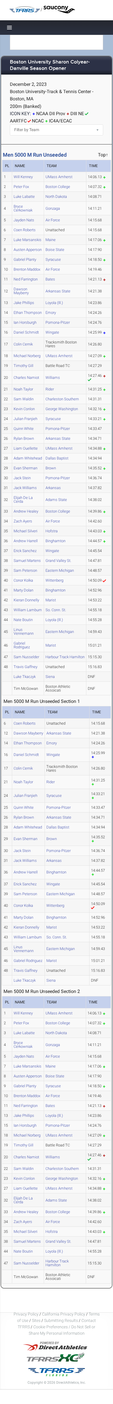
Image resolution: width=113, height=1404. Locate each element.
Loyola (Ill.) (54, 303)
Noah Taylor (23, 389)
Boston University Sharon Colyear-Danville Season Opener (50, 65)
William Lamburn (28, 610)
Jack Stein (22, 478)
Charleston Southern (62, 399)
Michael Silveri (25, 531)
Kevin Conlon (24, 409)
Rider (49, 389)
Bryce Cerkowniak (23, 208)
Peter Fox (21, 186)
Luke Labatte (24, 196)
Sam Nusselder (26, 657)
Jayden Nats (24, 220)
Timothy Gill (23, 365)
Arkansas (53, 488)
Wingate (52, 332)
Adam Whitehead (28, 458)
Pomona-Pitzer (57, 322)
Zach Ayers (23, 521)
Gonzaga (52, 208)
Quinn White (24, 428)
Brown (50, 468)
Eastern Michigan (59, 570)
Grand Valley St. (58, 560)
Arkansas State (57, 291)
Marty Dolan (23, 590)
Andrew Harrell (26, 541)
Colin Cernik (23, 344)
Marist (50, 600)
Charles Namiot (26, 377)
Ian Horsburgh (25, 322)
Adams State (56, 499)
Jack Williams (25, 488)
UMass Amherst (58, 177)
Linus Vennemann (24, 631)
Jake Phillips (24, 303)
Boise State (54, 249)
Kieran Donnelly (26, 600)
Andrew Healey (26, 511)
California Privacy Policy (63, 1314)
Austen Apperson (28, 249)
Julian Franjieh (25, 419)
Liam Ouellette (26, 448)
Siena (50, 676)
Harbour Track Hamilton (65, 657)
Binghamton (55, 541)
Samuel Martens (27, 560)
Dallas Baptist (56, 458)
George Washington (61, 409)
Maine (50, 240)
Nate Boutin (23, 620)
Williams (52, 377)
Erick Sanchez (25, 551)
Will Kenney (23, 177)
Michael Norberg (27, 356)
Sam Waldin (24, 399)
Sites (36, 1320)
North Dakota (56, 196)
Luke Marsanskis (27, 240)
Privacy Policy (26, 1314)
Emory (50, 312)
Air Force (52, 220)
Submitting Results (61, 1320)
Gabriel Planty (25, 259)
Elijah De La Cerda (23, 499)
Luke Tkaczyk (25, 676)
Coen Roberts (25, 230)
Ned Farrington (26, 279)
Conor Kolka (23, 580)
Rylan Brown (24, 438)
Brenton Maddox (27, 269)
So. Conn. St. (55, 610)
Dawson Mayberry (21, 291)
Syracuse (53, 259)
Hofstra (51, 531)
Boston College (57, 186)
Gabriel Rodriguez (22, 645)
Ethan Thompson (28, 312)
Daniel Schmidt (26, 332)
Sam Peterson (25, 570)
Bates (50, 279)
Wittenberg (54, 580)
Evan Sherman (25, 468)
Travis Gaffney (25, 667)
